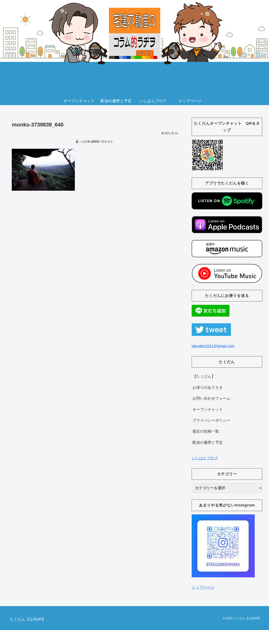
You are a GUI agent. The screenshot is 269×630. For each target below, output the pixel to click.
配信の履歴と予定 (208, 442)
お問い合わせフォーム (211, 398)
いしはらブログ (205, 458)
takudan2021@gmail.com (213, 346)
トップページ (203, 587)
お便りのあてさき (208, 387)
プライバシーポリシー (211, 420)
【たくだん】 (204, 376)
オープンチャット (208, 409)
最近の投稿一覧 (206, 431)
